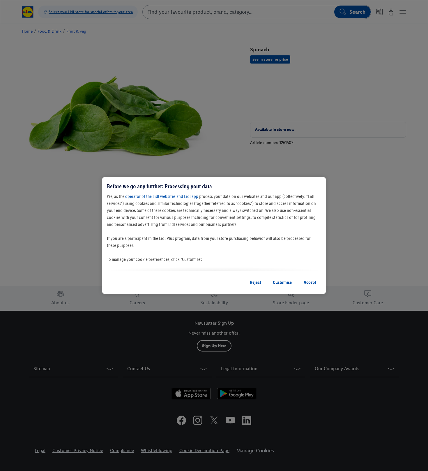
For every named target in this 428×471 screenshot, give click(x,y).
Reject (255, 282)
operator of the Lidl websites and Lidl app (161, 196)
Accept (310, 282)
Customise (282, 282)
